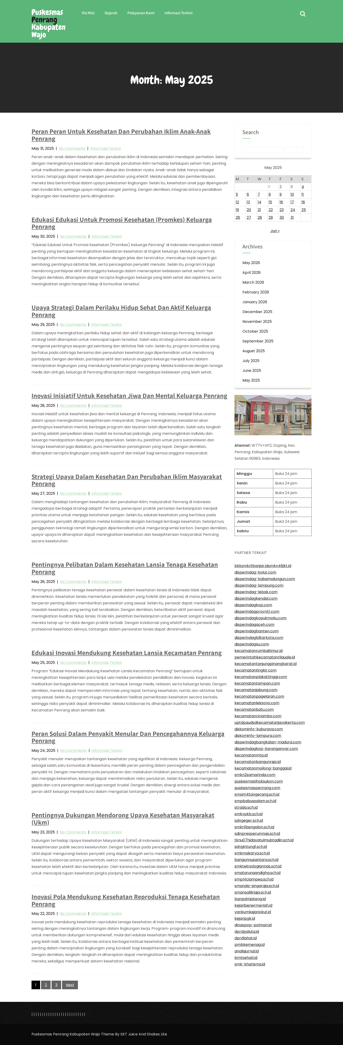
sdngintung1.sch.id (250, 846)
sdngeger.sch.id (248, 820)
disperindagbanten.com (256, 631)
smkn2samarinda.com (254, 774)
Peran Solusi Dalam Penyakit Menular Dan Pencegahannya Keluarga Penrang (128, 737)
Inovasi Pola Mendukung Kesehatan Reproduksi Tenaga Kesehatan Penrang (126, 900)
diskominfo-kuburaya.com (258, 729)
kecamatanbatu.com (254, 709)
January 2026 (254, 302)
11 (302, 194)
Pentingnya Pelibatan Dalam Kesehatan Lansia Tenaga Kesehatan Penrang (125, 568)
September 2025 (257, 341)
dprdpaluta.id (246, 931)
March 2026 (253, 282)
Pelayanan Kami (140, 12)
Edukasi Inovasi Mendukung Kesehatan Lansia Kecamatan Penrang (127, 652)
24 (292, 209)
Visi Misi (88, 12)
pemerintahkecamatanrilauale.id (264, 657)
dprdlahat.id (245, 938)
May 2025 (251, 380)
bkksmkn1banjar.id (251, 565)
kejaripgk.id (244, 918)
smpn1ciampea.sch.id (253, 879)
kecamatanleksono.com (256, 703)
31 (292, 217)
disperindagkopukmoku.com (260, 618)
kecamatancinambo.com (257, 716)
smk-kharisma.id (249, 964)
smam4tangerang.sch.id (256, 794)
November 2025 (257, 321)
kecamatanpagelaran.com (259, 696)
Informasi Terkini (178, 12)
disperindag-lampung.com (259, 585)
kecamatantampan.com (257, 683)
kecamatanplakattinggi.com (260, 676)
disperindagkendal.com (255, 598)
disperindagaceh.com (254, 624)
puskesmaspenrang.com (257, 788)
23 (282, 209)
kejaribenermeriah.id (253, 905)
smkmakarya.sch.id (252, 853)
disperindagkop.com (253, 605)
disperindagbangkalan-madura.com (267, 742)
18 (303, 202)
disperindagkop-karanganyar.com (266, 748)
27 (249, 217)
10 (292, 194)
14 (259, 202)
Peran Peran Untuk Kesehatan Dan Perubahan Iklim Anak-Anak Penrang (121, 135)
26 (238, 217)
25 (303, 209)
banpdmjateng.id (250, 899)
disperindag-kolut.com (255, 572)
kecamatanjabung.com (255, 690)
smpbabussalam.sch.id (255, 801)
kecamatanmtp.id (251, 755)
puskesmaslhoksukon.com (258, 781)
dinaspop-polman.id (253, 925)
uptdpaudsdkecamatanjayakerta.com (269, 722)
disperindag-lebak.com (255, 592)
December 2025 (257, 311)
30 (282, 217)
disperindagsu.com (251, 644)
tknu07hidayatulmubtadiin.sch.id (264, 840)
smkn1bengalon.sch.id (254, 827)
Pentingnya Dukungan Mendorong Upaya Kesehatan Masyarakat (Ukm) (123, 818)
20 (249, 209)
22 (271, 209)
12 (237, 202)
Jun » (275, 230)
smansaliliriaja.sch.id (252, 892)
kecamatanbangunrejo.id (257, 761)
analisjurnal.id (246, 951)
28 (260, 217)
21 (259, 209)
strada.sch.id (246, 807)
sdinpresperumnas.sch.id (257, 833)
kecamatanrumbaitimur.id (258, 650)
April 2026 (251, 272)
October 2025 (255, 331)
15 (270, 202)
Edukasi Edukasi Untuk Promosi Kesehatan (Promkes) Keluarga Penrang (122, 223)
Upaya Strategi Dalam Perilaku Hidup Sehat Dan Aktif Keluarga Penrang (121, 311)
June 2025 (251, 370)
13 (248, 202)
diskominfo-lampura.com (257, 735)
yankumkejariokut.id (252, 912)
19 (237, 209)
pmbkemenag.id (249, 944)
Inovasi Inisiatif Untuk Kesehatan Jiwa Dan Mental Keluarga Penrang (129, 395)
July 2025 (250, 360)
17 (292, 202)
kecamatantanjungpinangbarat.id (265, 663)
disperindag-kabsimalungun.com (264, 579)
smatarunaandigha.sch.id (257, 872)
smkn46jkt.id (279, 565)
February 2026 (255, 292)
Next (70, 985)
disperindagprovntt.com (256, 611)
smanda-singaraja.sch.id (256, 885)
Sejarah (111, 12)
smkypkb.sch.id (248, 814)
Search (250, 132)
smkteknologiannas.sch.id (257, 866)
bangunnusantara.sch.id (256, 859)
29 (271, 217)
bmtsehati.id (245, 957)
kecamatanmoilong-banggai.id (262, 768)
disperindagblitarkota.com (258, 637)
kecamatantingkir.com (255, 670)
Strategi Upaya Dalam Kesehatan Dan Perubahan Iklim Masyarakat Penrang (127, 480)
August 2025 (253, 351)
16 (281, 202)
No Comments (72, 148)
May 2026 (251, 262)
